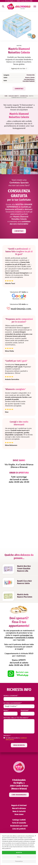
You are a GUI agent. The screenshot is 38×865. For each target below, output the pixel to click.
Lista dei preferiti (19, 829)
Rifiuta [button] (19, 857)
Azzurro (27, 77)
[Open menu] (34, 6)
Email (6, 710)
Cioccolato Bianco (29, 79)
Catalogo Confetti (14, 96)
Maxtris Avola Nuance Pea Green (24, 595)
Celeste (32, 77)
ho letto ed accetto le (16, 739)
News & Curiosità (19, 811)
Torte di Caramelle (19, 823)
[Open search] (3, 6)
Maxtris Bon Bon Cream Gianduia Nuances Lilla (24, 568)
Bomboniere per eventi (19, 826)
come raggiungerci (19, 795)
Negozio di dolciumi (19, 805)
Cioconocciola (31, 75)
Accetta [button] (19, 852)
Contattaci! (19, 231)
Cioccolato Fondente (29, 81)
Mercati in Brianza (19, 808)
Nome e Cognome (10, 696)
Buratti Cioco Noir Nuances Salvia (24, 582)
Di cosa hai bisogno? (12, 703)
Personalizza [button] (19, 861)
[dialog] (19, 849)
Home (6, 96)
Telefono (24, 710)
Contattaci (19, 89)
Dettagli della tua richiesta (16, 718)
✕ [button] (35, 836)
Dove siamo (19, 814)
